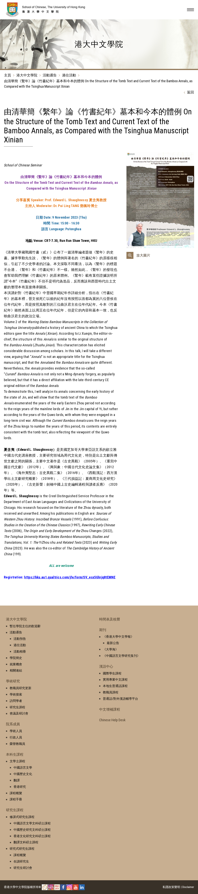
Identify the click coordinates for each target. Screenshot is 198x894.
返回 (190, 92)
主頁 (7, 75)
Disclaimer (188, 887)
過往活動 (69, 75)
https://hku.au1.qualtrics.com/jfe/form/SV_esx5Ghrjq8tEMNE (69, 577)
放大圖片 (143, 255)
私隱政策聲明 (171, 887)
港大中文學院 (26, 75)
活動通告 (50, 75)
